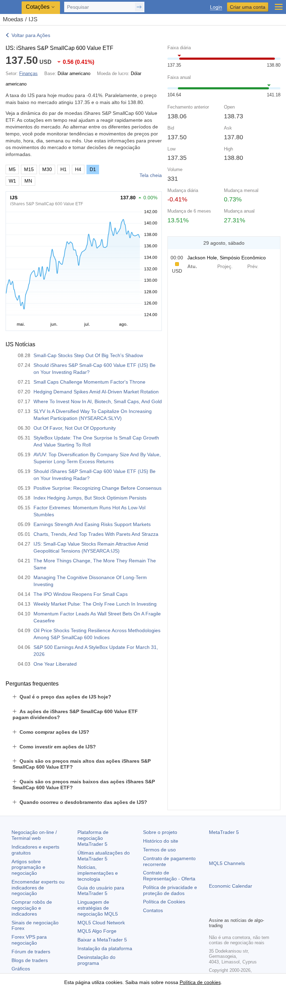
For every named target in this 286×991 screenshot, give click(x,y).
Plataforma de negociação (92, 838)
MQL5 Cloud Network (101, 922)
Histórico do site (160, 841)
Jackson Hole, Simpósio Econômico (226, 257)
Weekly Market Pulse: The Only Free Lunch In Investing (95, 604)
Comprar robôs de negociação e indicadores (32, 908)
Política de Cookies (164, 901)
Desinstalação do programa (96, 960)
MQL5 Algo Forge (96, 931)
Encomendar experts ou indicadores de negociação (38, 887)
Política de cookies (200, 982)
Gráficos (21, 968)
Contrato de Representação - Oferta (169, 875)
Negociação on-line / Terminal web (34, 835)
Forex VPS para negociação (29, 940)
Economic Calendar (230, 886)
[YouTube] (246, 911)
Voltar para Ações (31, 35)
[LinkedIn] (258, 911)
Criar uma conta (247, 7)
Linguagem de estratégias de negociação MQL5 (97, 908)
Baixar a (102, 939)
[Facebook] (213, 911)
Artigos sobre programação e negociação (28, 867)
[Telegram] (224, 911)
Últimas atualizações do (103, 855)
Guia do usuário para (100, 890)
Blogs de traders (30, 960)
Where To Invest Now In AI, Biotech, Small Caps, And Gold (97, 401)
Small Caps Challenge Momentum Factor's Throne (89, 382)
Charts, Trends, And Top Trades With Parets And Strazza (95, 534)
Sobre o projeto (160, 832)
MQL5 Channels (227, 863)
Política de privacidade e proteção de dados (170, 890)
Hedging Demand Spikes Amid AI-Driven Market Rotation (96, 391)
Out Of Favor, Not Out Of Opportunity (74, 428)
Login (216, 7)
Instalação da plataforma (104, 948)
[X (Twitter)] (235, 911)
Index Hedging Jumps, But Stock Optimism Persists (89, 498)
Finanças (28, 73)
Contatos (153, 910)
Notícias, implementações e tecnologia (97, 873)
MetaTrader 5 (224, 832)
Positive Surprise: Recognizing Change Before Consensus (97, 488)
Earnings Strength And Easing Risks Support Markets (92, 524)
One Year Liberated (55, 664)
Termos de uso (159, 849)
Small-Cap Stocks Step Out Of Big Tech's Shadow (88, 355)
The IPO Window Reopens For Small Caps (80, 594)
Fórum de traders (31, 951)
